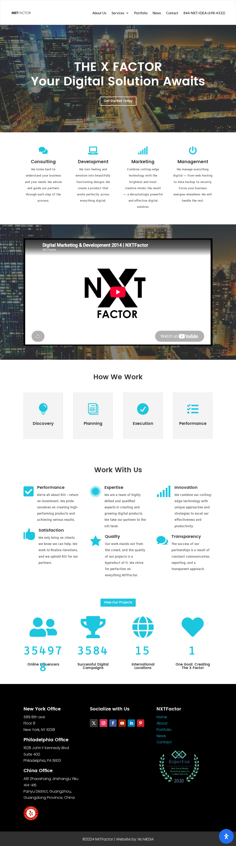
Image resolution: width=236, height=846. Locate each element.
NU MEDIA (146, 839)
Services (118, 13)
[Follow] (94, 723)
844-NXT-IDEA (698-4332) (204, 13)
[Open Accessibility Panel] (226, 836)
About (162, 723)
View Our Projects (118, 602)
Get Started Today (118, 101)
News (157, 13)
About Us (99, 13)
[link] (21, 13)
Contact (172, 13)
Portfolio (141, 13)
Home (161, 717)
